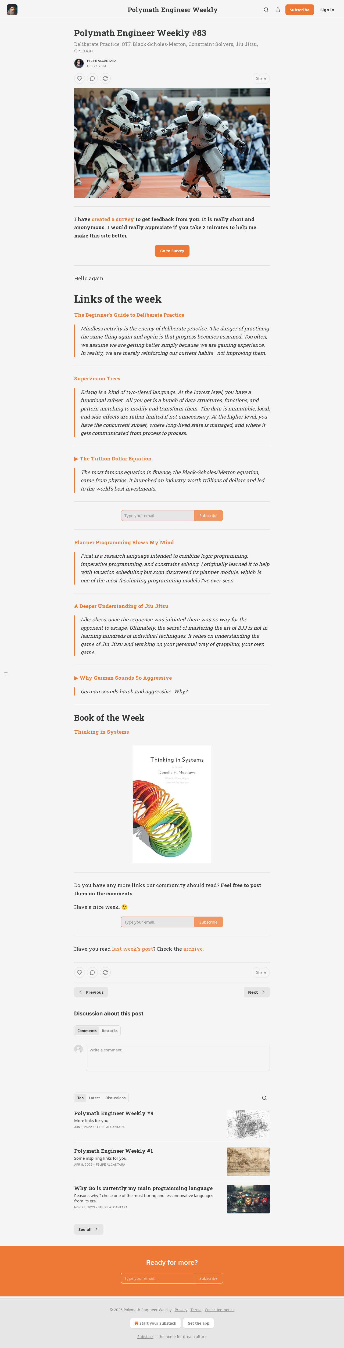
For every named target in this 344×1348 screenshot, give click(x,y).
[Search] (266, 9)
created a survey (113, 219)
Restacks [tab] (109, 1030)
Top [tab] (80, 1097)
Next (253, 992)
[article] (172, 1124)
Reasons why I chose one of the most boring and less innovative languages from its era (143, 1198)
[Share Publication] (278, 9)
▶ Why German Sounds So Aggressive (123, 677)
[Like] (79, 78)
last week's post (132, 948)
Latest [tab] (94, 1097)
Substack (145, 1336)
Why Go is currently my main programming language (143, 1188)
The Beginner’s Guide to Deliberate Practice (129, 314)
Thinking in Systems (101, 731)
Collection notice (220, 1309)
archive (193, 948)
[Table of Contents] (6, 674)
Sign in (327, 9)
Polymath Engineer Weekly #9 (113, 1113)
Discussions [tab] (115, 1097)
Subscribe (300, 9)
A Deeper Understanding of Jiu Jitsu (121, 606)
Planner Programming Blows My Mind (124, 542)
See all (85, 1229)
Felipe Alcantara (101, 61)
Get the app (198, 1323)
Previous (94, 992)
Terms (196, 1309)
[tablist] (97, 1030)
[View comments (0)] (92, 78)
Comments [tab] (86, 1030)
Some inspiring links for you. (100, 1158)
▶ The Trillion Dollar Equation (113, 458)
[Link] (66, 298)
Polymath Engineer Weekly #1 (113, 1150)
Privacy (181, 1309)
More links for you (91, 1120)
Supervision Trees (97, 378)
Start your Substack (157, 1323)
